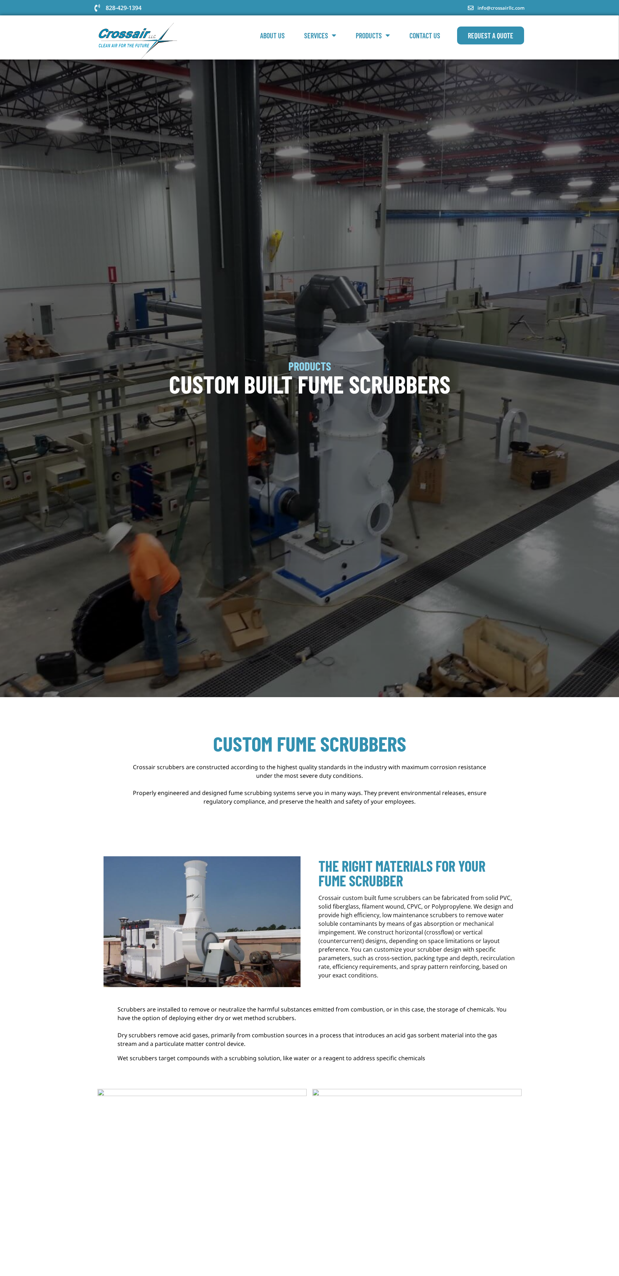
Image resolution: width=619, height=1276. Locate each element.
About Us (272, 35)
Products (369, 35)
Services (316, 35)
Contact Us (424, 35)
